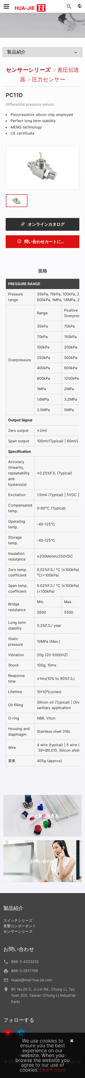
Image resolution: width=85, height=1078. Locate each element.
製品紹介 (16, 52)
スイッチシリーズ (17, 920)
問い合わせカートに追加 (46, 241)
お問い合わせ (42, 861)
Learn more (53, 1070)
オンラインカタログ (46, 224)
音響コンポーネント (19, 926)
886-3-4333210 (25, 961)
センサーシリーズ (28, 70)
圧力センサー (48, 79)
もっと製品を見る (42, 815)
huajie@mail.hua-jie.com (31, 980)
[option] (42, 167)
